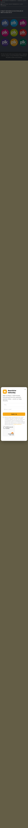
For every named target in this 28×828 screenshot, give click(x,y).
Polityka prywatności (17, 424)
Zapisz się (14, 414)
